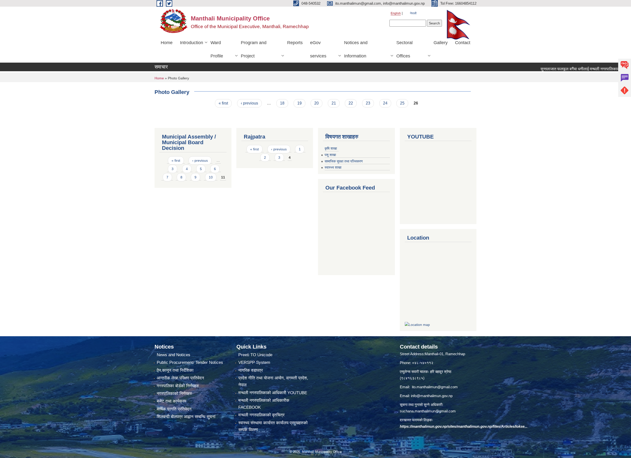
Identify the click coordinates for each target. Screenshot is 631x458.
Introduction (191, 42)
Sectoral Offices (404, 49)
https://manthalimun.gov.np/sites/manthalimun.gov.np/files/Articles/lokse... (463, 426)
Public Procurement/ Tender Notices (190, 362)
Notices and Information (356, 49)
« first (223, 103)
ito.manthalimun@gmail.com (435, 387)
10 (211, 177)
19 (299, 103)
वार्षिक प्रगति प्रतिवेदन (174, 409)
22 (351, 103)
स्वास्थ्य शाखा (333, 167)
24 (385, 103)
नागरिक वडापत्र (250, 370)
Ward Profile (216, 49)
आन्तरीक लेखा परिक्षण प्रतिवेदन (180, 378)
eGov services (318, 49)
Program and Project (253, 49)
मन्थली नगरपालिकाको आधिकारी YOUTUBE (272, 392)
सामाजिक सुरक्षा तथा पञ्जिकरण (344, 161)
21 (334, 103)
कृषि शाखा (331, 148)
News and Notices (173, 354)
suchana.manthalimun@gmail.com (428, 411)
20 (316, 103)
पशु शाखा (330, 155)
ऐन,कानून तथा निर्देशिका (175, 370)
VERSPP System (254, 362)
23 (368, 103)
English (396, 13)
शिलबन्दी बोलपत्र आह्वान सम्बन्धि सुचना (186, 416)
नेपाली (413, 13)
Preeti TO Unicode (255, 354)
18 (282, 103)
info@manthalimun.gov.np (432, 396)
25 (402, 103)
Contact (462, 42)
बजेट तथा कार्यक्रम (171, 401)
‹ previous (249, 103)
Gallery (441, 42)
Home (167, 42)
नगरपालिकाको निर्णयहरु (174, 393)
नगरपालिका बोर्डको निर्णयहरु (178, 386)
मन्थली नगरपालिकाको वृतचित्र (261, 415)
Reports (295, 42)
